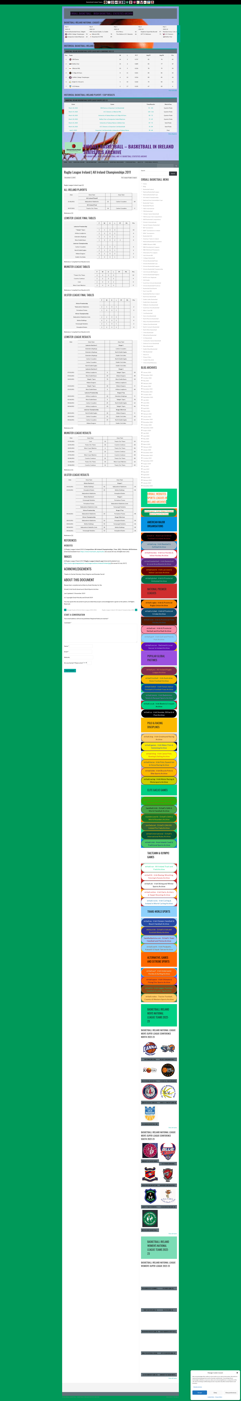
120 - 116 (151, 112)
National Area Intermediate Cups (153, 200)
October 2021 (147, 394)
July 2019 (146, 466)
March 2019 (146, 477)
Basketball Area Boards (117, 162)
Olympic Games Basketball (151, 214)
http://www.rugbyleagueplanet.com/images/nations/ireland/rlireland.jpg (87, 563)
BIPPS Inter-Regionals (149, 277)
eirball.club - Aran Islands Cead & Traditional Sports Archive (159, 843)
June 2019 (146, 469)
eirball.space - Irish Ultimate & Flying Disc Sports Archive (159, 980)
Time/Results (151, 104)
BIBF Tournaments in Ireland (151, 230)
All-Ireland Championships (151, 197)
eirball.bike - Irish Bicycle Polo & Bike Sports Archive (159, 772)
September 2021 (148, 397)
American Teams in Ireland (151, 239)
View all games (172, 134)
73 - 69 (151, 119)
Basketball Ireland (79, 162)
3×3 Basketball (147, 338)
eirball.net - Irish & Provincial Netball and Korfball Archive (159, 629)
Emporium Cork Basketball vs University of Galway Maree (112, 130)
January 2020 (147, 450)
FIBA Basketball (148, 211)
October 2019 (147, 458)
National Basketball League (151, 192)
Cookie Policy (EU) (148, 360)
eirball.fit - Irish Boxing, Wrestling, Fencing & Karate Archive (159, 876)
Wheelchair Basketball (149, 335)
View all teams (173, 1127)
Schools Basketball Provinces (151, 285)
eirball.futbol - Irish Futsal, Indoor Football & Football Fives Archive (159, 688)
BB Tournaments (148, 228)
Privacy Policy (218, 1397)
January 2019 (147, 483)
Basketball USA (147, 236)
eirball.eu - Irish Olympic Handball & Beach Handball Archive (159, 922)
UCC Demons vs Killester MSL (112, 112)
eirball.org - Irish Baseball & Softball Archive (159, 545)
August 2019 (147, 463)
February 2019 (147, 480)
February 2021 (147, 414)
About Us (140, 162)
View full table (173, 90)
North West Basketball (150, 330)
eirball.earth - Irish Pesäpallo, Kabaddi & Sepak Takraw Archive (159, 948)
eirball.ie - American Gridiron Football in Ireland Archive (159, 537)
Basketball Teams (148, 203)
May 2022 (146, 380)
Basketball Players (148, 205)
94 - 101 (150, 108)
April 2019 (146, 474)
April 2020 (146, 441)
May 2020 (146, 439)
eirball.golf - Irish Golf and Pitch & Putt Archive (159, 638)
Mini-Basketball (147, 352)
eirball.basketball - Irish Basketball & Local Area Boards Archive (159, 562)
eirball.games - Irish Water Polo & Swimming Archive (159, 746)
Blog (70, 162)
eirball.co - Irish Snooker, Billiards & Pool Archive (159, 713)
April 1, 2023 (73, 130)
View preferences (230, 1392)
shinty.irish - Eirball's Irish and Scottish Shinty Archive (159, 930)
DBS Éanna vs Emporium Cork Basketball (112, 108)
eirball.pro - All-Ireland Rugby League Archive (159, 670)
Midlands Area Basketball (150, 305)
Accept (200, 1392)
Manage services (197, 1387)
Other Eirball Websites (151, 162)
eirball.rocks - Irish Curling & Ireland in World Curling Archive (159, 902)
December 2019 (148, 452)
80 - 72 (151, 115)
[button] (237, 1373)
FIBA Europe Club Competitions (152, 217)
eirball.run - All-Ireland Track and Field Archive (159, 867)
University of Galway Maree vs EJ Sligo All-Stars (112, 115)
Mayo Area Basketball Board (151, 321)
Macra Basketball (148, 346)
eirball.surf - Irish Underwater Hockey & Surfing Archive (159, 972)
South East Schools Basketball (152, 283)
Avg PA (162, 55)
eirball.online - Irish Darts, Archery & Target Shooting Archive (159, 893)
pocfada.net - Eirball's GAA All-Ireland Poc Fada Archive (159, 826)
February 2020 (147, 447)
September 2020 (148, 428)
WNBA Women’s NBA (149, 244)
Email (66, 652)
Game (112, 104)
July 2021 (146, 400)
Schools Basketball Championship (153, 269)
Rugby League (132, 177)
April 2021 (146, 408)
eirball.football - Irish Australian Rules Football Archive (159, 679)
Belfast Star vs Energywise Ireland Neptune (112, 119)
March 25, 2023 (73, 123)
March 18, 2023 (73, 108)
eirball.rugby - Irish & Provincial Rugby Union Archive (159, 604)
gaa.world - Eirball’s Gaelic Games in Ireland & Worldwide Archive (159, 801)
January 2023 (147, 372)
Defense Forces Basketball (151, 343)
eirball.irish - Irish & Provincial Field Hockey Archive (159, 621)
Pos (66, 55)
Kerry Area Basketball (149, 316)
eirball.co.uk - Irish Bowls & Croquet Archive (159, 705)
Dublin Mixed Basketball (150, 349)
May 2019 (146, 472)
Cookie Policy (211, 1397)
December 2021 (148, 389)
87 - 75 (151, 123)
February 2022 (147, 383)
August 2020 (147, 430)
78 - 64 (151, 130)
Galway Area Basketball (150, 324)
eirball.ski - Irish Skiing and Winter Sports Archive (159, 885)
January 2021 (147, 416)
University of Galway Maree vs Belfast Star (112, 123)
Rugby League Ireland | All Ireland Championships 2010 (119, 610)
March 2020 (146, 444)
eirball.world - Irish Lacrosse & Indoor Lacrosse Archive (159, 571)
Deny (215, 1392)
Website (67, 657)
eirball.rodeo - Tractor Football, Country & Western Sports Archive (159, 997)
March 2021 (146, 411)
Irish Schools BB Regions (150, 272)
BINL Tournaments (148, 233)
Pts (173, 55)
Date (73, 104)
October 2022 (147, 378)
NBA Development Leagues (151, 247)
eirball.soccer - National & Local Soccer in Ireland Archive (159, 646)
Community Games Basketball (152, 341)
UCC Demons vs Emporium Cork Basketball (112, 126)
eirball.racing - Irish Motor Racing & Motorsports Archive (159, 780)
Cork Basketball (147, 313)
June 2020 (146, 436)
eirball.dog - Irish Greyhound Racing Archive (159, 737)
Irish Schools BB (103, 162)
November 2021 (148, 392)
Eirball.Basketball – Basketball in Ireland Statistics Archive (129, 149)
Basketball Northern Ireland (151, 294)
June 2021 (146, 403)
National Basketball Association (152, 241)
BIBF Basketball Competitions (152, 219)
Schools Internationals (149, 222)
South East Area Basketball (151, 307)
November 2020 (148, 422)
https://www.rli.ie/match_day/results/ (92, 551)
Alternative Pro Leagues (150, 252)
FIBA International (91, 162)
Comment (67, 623)
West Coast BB (147, 310)
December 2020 (148, 419)
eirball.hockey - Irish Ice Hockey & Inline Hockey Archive (159, 554)
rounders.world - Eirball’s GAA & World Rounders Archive (159, 818)
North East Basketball (149, 296)
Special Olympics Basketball (151, 225)
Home (65, 162)
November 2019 (148, 455)
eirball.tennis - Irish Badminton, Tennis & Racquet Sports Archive (159, 696)
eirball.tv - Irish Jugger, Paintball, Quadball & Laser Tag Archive (159, 989)
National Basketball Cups (150, 194)
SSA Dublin (146, 280)
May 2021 (146, 405)
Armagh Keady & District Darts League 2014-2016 (80, 610)
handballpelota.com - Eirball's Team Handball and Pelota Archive (159, 939)
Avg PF (148, 55)
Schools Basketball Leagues (151, 266)
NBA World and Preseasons (151, 250)
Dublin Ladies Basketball (150, 299)
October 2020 (147, 425)
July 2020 (146, 433)
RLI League (124, 177)
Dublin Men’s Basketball (150, 302)
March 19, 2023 (73, 112)
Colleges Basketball (149, 258)
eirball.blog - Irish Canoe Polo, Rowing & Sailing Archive (159, 755)
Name (66, 646)
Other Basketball (131, 162)
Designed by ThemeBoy (172, 1397)
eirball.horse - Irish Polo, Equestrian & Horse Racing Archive (159, 763)
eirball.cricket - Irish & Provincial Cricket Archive (159, 612)
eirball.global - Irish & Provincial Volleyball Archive (159, 579)
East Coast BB (147, 291)
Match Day (168, 104)
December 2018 (148, 486)
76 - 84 (151, 126)
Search (143, 170)
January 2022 (147, 386)
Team (70, 55)
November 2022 (148, 375)
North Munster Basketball (150, 318)
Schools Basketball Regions (151, 274)
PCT (136, 55)
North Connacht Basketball (151, 327)
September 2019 (148, 461)
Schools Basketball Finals (150, 261)
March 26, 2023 (73, 126)
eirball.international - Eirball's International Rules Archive (159, 835)
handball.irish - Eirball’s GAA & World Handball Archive (159, 809)
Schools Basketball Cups (150, 263)
